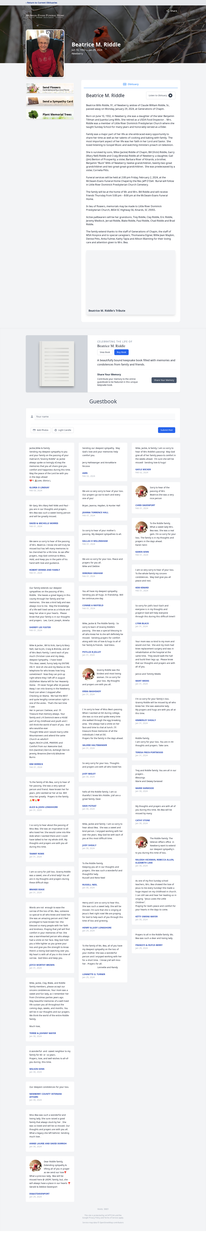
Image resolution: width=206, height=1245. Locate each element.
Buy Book (121, 352)
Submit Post (167, 430)
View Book (105, 352)
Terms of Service (111, 1217)
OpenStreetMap (106, 1222)
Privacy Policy (94, 1217)
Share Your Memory (164, 380)
